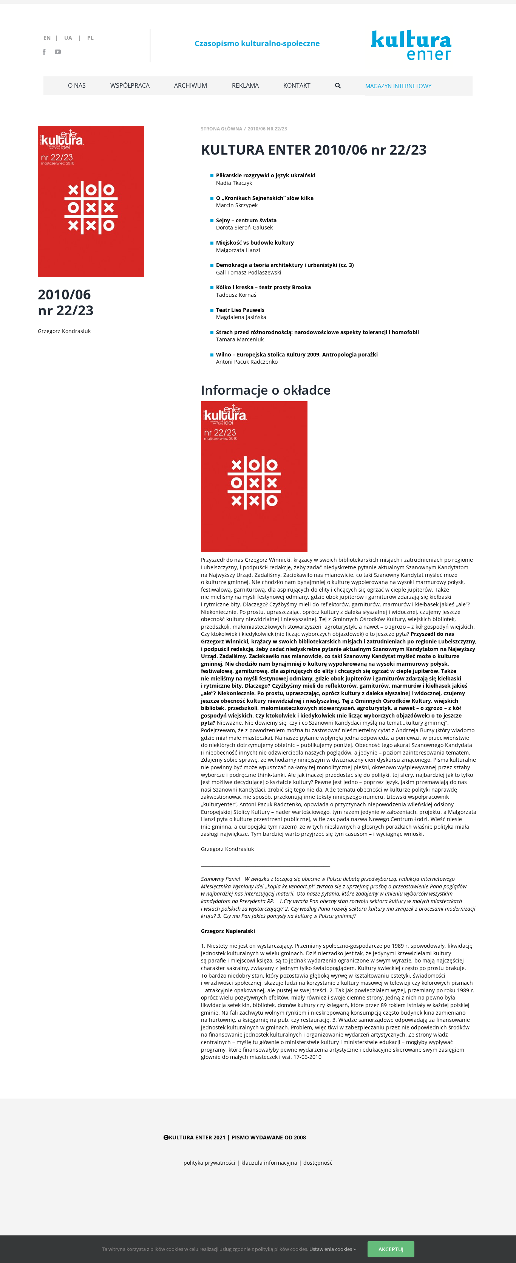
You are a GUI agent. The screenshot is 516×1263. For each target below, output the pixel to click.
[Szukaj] (338, 85)
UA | (75, 37)
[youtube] (58, 52)
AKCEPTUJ (391, 1249)
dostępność (317, 1162)
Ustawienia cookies (331, 1249)
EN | (52, 37)
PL (90, 37)
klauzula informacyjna (269, 1162)
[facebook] (44, 52)
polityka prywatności (209, 1162)
